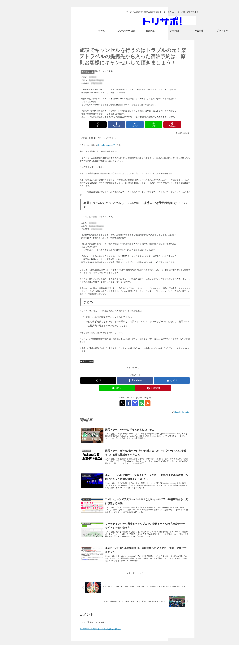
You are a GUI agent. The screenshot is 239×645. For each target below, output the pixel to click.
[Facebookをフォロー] (128, 403)
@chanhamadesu (105, 145)
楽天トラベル (88, 361)
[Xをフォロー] (122, 403)
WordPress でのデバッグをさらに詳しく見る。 (100, 629)
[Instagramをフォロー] (135, 403)
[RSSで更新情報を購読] (147, 403)
